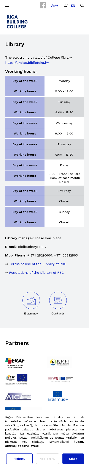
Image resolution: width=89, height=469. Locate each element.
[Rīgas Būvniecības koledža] (17, 22)
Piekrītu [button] (19, 458)
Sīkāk (73, 458)
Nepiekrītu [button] (48, 458)
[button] (54, 5)
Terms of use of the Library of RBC (37, 264)
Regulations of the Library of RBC (36, 272)
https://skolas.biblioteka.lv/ (27, 63)
